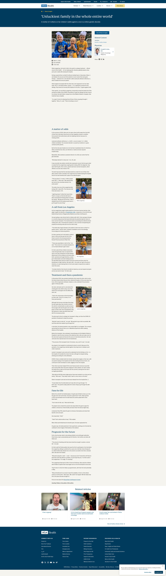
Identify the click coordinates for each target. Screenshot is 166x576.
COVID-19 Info (87, 559)
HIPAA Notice (67, 567)
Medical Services (66, 554)
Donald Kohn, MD (70, 212)
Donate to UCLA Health (110, 556)
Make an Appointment (67, 551)
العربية (42, 551)
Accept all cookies (158, 572)
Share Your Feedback (46, 543)
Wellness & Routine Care (89, 561)
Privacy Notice (74, 567)
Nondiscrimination (83, 567)
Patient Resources (87, 5)
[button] (66, 1)
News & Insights (48, 11)
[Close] (162, 565)
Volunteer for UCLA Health (111, 561)
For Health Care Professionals (111, 549)
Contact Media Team (109, 554)
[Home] (41, 11)
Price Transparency (88, 554)
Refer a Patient (77, 1)
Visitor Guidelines (88, 543)
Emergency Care (66, 549)
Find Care (76, 5)
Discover (108, 5)
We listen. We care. (110, 567)
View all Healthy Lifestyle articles (115, 524)
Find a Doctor (120, 5)
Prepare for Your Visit (88, 541)
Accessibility (101, 567)
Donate (95, 1)
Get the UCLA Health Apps (47, 556)
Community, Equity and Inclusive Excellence (115, 551)
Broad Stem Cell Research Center (72, 479)
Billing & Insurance (88, 549)
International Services (46, 546)
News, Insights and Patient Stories (112, 546)
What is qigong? (46, 512)
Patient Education (88, 546)
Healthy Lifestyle (103, 42)
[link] (99, 59)
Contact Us (104, 1)
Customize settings (147, 572)
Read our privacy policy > (143, 569)
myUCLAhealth (87, 1)
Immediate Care (66, 546)
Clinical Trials (65, 556)
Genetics (97, 42)
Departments (108, 543)
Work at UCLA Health (109, 559)
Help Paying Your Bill (88, 551)
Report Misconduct (93, 567)
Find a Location (65, 543)
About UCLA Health (109, 541)
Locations (99, 5)
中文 (42, 549)
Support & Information (89, 556)
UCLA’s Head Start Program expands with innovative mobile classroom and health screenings (82, 514)
